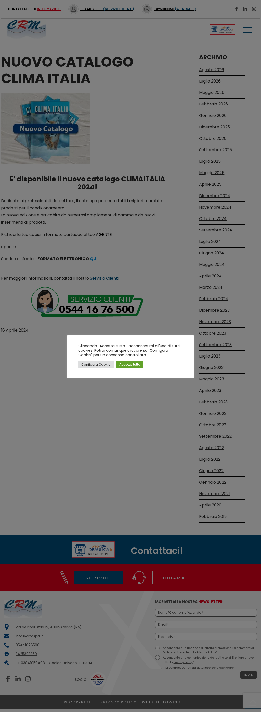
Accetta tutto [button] (129, 364)
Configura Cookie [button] (96, 364)
